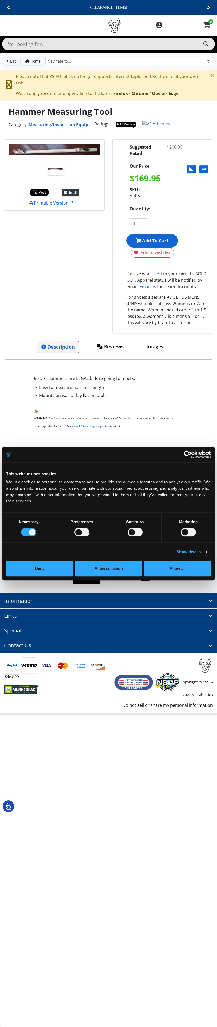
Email (72, 192)
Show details (189, 551)
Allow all (178, 568)
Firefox (120, 93)
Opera (158, 93)
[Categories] (9, 25)
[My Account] (159, 25)
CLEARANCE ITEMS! (108, 7)
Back (13, 61)
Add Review (126, 124)
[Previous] (8, 7)
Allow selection (108, 568)
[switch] (81, 532)
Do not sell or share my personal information (168, 705)
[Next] (208, 7)
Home (35, 61)
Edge (173, 93)
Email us (147, 286)
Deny (39, 568)
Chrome (140, 93)
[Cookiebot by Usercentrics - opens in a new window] (188, 454)
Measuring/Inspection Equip (58, 125)
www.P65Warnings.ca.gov (88, 426)
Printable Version (51, 203)
